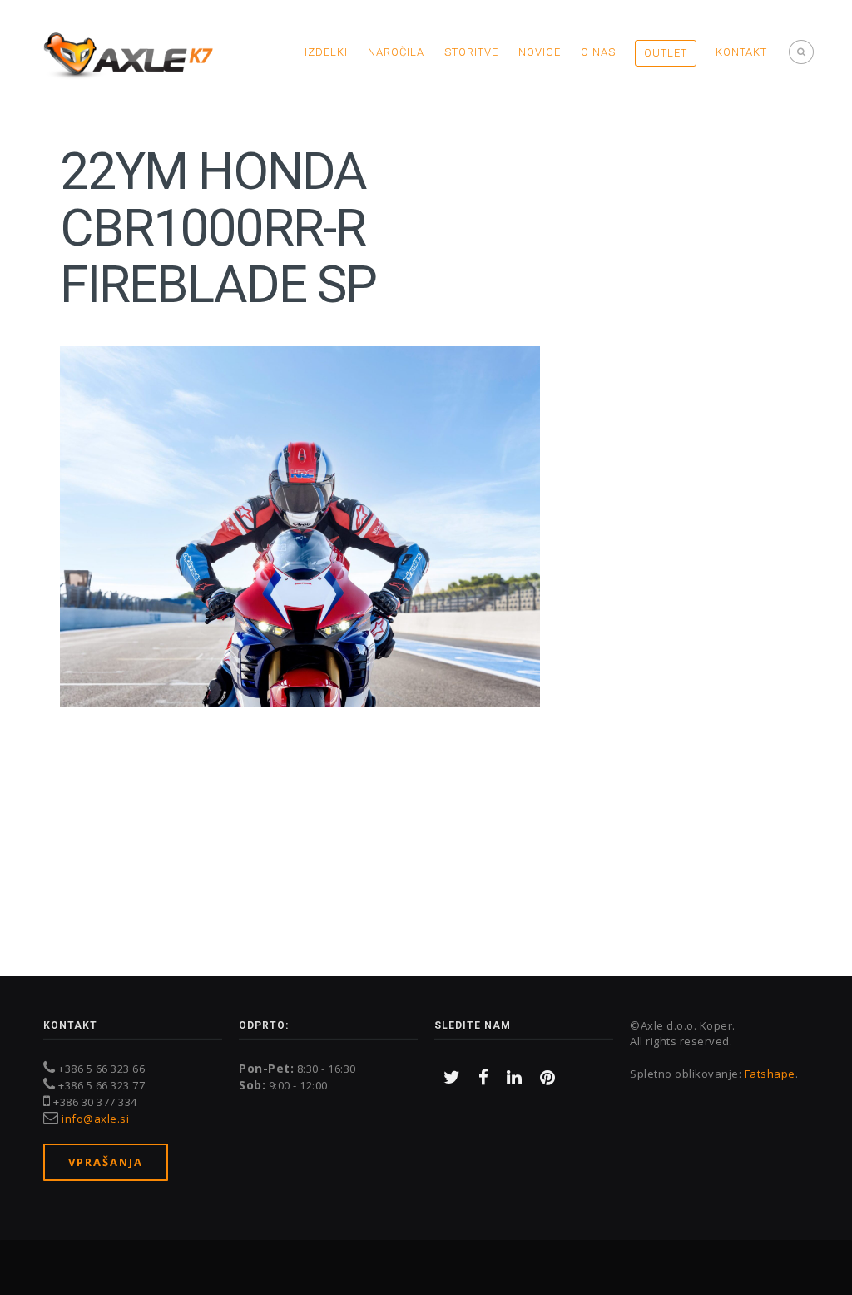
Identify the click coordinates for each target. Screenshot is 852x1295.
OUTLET (665, 53)
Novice (539, 52)
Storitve (471, 52)
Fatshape (770, 1073)
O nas (598, 52)
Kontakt (741, 52)
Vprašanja (105, 1161)
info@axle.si (95, 1118)
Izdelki (326, 52)
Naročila (396, 52)
